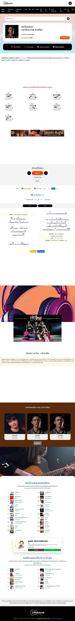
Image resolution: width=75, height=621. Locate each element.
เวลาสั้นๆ (60, 436)
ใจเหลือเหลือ (48, 492)
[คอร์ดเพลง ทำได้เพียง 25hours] (42, 531)
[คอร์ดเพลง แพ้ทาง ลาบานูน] (42, 523)
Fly (15, 532)
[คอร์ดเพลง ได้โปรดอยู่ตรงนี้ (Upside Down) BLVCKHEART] (42, 570)
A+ (57, 188)
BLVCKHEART (48, 571)
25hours (47, 532)
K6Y (16, 583)
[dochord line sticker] (37, 545)
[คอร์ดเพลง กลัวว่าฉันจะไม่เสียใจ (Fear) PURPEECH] (12, 519)
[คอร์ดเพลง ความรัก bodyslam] (42, 506)
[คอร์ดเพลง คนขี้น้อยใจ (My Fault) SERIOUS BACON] (12, 587)
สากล (33, 9)
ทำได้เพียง (47, 530)
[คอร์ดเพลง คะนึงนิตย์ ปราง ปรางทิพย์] (12, 574)
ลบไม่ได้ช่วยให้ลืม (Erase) (21, 522)
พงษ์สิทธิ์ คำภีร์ (48, 502)
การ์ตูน (37, 9)
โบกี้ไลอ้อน (17, 511)
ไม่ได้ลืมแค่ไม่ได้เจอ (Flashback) (52, 586)
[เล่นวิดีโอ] (37, 328)
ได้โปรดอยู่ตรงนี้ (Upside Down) (53, 569)
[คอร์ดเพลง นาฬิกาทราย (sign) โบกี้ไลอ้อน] (12, 510)
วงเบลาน (47, 583)
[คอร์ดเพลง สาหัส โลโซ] (42, 519)
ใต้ (49, 9)
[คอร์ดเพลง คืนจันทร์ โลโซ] (12, 493)
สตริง (26, 9)
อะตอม (46, 579)
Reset (37, 181)
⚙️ (43, 195)
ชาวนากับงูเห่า (18, 530)
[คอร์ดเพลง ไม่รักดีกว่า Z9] (12, 570)
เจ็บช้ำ (46, 582)
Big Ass (47, 527)
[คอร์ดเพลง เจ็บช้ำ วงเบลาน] (42, 583)
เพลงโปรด (66, 38)
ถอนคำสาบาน (48, 577)
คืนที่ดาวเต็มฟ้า (18, 500)
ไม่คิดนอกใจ (18, 496)
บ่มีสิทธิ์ (47, 513)
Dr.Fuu (46, 494)
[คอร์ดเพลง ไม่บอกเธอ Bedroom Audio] (42, 510)
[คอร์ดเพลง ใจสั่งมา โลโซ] (12, 506)
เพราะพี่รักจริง (48, 496)
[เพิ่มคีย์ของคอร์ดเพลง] (46, 173)
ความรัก (47, 505)
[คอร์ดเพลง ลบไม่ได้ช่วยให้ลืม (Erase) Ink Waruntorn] (12, 523)
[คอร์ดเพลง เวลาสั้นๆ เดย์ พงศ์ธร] (60, 423)
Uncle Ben (47, 575)
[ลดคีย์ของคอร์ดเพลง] (29, 173)
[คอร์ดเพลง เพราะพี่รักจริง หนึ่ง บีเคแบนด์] (42, 497)
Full (30, 205)
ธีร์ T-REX (47, 515)
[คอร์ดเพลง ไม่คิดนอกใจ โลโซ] (12, 497)
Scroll (45, 205)
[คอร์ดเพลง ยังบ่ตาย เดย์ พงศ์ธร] (14, 423)
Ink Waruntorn (18, 523)
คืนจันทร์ (17, 492)
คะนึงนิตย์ (17, 573)
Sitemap (59, 618)
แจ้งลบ (54, 618)
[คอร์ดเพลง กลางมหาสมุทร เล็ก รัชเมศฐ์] (12, 579)
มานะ (46, 500)
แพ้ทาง (46, 522)
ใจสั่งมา (16, 505)
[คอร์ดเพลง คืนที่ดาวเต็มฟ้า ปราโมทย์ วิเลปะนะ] (12, 502)
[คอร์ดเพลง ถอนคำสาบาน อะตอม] (42, 579)
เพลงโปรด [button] (41, 251)
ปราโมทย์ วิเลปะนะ (19, 502)
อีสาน (73, 9)
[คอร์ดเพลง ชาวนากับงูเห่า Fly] (12, 531)
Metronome (29, 199)
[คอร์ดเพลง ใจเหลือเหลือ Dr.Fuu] (42, 493)
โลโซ (16, 494)
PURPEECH (17, 519)
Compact (47, 199)
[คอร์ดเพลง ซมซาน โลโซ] (12, 527)
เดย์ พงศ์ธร (30, 34)
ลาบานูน (47, 523)
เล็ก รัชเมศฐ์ (17, 579)
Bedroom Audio (49, 511)
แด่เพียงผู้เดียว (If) (49, 573)
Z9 (15, 571)
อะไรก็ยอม (17, 513)
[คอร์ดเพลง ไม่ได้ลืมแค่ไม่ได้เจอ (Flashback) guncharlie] (42, 587)
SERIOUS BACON (19, 587)
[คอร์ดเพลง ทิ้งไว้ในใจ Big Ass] (42, 527)
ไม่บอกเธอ (47, 509)
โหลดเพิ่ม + (37, 443)
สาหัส (46, 517)
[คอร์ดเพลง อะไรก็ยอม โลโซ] (12, 514)
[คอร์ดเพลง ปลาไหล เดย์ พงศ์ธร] (37, 423)
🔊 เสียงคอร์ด (37, 195)
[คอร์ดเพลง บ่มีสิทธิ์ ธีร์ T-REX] (42, 514)
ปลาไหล (37, 436)
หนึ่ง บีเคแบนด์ (48, 498)
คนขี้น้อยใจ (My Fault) (20, 586)
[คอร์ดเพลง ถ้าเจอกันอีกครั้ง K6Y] (12, 583)
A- (49, 188)
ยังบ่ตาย (14, 436)
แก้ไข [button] (34, 251)
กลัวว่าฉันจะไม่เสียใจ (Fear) (21, 517)
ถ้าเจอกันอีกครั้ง (18, 582)
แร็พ (29, 9)
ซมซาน (16, 526)
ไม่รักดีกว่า (17, 569)
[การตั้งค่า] (70, 3)
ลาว (65, 9)
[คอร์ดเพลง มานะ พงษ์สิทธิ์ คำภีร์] (42, 502)
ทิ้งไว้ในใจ (47, 526)
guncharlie (48, 587)
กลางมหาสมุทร (18, 577)
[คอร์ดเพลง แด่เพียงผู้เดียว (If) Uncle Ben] (42, 574)
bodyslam (47, 506)
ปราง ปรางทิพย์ (18, 575)
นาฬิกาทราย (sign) (19, 509)
